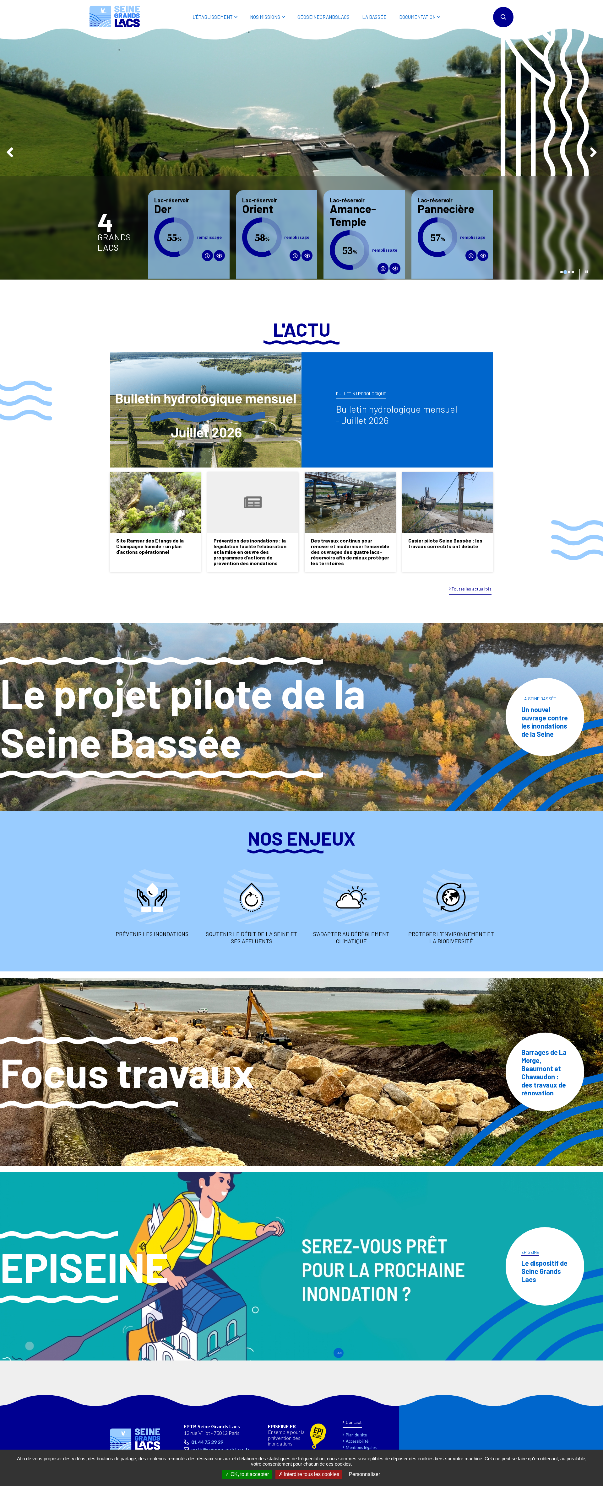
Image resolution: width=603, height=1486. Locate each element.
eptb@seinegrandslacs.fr (220, 1449)
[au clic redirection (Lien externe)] (219, 255)
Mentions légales (361, 1447)
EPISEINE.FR (282, 1426)
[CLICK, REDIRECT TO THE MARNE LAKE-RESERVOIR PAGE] (207, 255)
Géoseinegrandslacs (323, 17)
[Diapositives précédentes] (10, 151)
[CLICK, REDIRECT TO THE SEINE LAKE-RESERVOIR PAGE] (295, 255)
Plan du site (356, 1434)
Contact (354, 1422)
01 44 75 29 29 (207, 1442)
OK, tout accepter (249, 1474)
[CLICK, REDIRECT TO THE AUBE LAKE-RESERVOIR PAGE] (383, 268)
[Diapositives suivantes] (593, 151)
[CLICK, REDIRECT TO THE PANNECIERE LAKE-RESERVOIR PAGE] (470, 255)
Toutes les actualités (472, 588)
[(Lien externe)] (318, 1437)
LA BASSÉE (374, 17)
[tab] (561, 272)
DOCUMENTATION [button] (417, 17)
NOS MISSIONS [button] (265, 17)
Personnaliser (364, 1474)
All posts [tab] (339, 1353)
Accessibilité (357, 1441)
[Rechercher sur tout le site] (503, 17)
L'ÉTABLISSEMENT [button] (213, 17)
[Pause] (586, 271)
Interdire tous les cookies (311, 1474)
